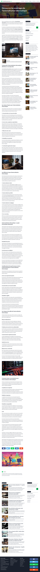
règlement (27, 48)
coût (35, 50)
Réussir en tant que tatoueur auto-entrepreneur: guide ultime (16, 524)
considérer (27, 49)
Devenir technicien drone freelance (34, 96)
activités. (36, 48)
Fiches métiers (29, 498)
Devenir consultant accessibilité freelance (33, 85)
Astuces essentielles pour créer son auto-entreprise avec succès (16, 517)
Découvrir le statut (30, 493)
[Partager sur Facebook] (4, 448)
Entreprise (38, 1)
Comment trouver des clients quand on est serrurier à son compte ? (16, 501)
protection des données (9, 352)
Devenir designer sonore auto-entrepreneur (34, 102)
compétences (32, 47)
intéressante (29, 49)
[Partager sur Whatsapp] (12, 448)
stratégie (33, 49)
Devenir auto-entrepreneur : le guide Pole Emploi (16, 547)
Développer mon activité (5, 5)
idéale (26, 50)
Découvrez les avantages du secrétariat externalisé (14, 61)
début (30, 51)
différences (29, 47)
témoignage (28, 50)
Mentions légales (22, 559)
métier (31, 48)
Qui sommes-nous (22, 561)
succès (35, 49)
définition (27, 47)
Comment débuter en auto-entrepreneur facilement (33, 79)
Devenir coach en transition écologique (33, 107)
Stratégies (30, 1)
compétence (33, 50)
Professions (34, 1)
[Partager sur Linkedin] (17, 448)
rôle (30, 50)
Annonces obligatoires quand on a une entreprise (34, 62)
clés (28, 51)
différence (27, 51)
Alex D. (8, 15)
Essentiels (22, 1)
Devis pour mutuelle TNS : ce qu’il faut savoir (34, 57)
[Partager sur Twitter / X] (8, 448)
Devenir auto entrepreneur (29, 33)
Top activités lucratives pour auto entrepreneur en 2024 (16, 509)
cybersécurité (36, 47)
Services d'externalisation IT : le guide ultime (17, 485)
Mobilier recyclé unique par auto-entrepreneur (33, 90)
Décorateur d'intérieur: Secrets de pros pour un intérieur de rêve (16, 540)
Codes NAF (27, 38)
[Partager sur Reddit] (21, 448)
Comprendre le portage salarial (33, 68)
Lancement (26, 1)
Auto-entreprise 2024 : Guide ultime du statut (16, 532)
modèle (37, 49)
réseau (29, 48)
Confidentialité (22, 560)
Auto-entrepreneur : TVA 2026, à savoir (34, 74)
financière (33, 48)
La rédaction (21, 562)
